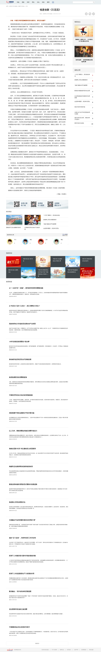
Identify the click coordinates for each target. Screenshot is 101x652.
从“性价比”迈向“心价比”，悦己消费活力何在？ (24, 306)
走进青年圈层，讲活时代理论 (51, 228)
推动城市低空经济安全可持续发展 (20, 359)
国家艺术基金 (21, 6)
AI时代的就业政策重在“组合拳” (19, 341)
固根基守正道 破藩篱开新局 (13, 227)
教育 (48, 2)
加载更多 (37, 643)
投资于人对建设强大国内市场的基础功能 (22, 555)
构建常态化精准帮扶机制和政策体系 (21, 466)
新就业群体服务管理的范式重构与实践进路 (23, 484)
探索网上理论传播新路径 (49, 219)
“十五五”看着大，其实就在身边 (51, 215)
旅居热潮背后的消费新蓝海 (18, 377)
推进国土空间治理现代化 (17, 502)
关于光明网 (54, 649)
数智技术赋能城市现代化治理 (82, 90)
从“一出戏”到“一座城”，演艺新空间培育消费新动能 (26, 288)
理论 (33, 2)
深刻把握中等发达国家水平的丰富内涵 (21, 413)
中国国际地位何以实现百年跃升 (19, 627)
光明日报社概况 (45, 649)
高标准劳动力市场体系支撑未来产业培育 (22, 324)
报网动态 (62, 649)
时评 (28, 2)
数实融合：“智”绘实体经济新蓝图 (20, 591)
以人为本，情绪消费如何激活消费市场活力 (23, 431)
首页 (7, 6)
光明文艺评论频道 (13, 6)
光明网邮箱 (83, 649)
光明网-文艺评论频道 (47, 13)
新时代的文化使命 (79, 123)
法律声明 (76, 649)
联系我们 (69, 649)
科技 (43, 2)
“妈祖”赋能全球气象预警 (49, 224)
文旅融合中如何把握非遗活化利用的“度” (22, 520)
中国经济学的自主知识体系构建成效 (21, 395)
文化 (38, 2)
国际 (23, 2)
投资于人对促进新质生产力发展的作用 (21, 573)
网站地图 (91, 649)
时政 (18, 2)
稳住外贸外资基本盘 (80, 107)
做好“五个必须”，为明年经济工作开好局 (22, 538)
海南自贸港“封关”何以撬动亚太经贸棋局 (22, 448)
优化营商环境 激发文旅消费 (18, 609)
